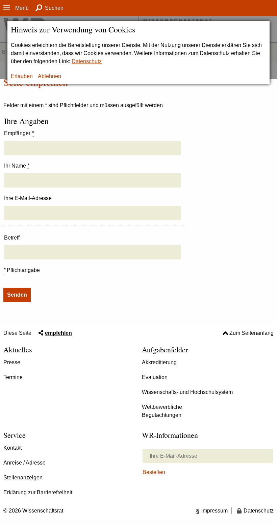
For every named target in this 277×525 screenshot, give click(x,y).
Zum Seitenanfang (251, 333)
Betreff (12, 238)
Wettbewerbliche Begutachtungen (162, 411)
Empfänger (19, 133)
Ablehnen (49, 76)
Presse (11, 362)
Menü (22, 8)
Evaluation (155, 377)
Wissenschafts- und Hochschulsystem (187, 392)
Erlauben (22, 76)
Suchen (54, 8)
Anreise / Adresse (24, 463)
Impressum (214, 511)
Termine (13, 377)
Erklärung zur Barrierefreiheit (37, 492)
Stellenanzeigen (23, 477)
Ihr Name (16, 166)
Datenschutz (87, 61)
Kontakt (12, 448)
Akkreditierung (159, 362)
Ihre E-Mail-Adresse (28, 198)
